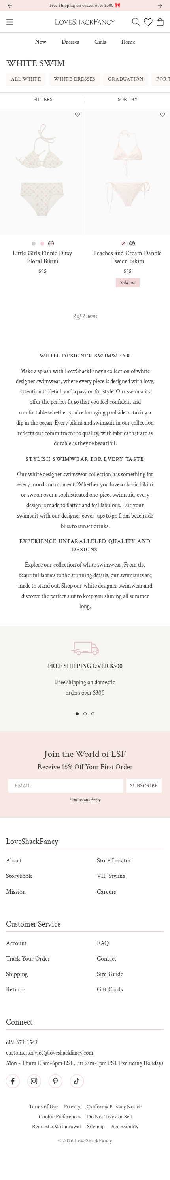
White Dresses (74, 79)
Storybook (19, 876)
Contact (106, 959)
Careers (106, 892)
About (14, 860)
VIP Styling (111, 876)
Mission (16, 892)
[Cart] (160, 22)
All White (26, 79)
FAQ (103, 943)
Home (128, 42)
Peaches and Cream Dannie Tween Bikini (127, 257)
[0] (148, 21)
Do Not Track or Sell (109, 1117)
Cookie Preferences (60, 1117)
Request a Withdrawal (56, 1126)
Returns (16, 989)
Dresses (70, 42)
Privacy (72, 1107)
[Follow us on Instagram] (34, 1081)
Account (16, 943)
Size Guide (110, 974)
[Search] (136, 22)
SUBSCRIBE (144, 785)
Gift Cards (110, 989)
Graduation (126, 79)
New (40, 42)
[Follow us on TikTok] (76, 1081)
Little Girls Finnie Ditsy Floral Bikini (42, 257)
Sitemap (96, 1126)
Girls (100, 42)
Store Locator (114, 860)
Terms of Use (43, 1107)
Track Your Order (28, 959)
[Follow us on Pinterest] (55, 1081)
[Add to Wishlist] (77, 115)
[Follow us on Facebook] (12, 1081)
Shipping (17, 974)
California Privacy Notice (114, 1107)
